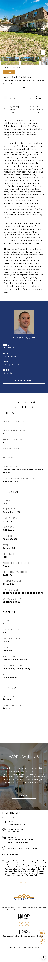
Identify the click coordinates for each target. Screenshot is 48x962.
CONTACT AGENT (24, 380)
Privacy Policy (33, 875)
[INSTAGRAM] (21, 924)
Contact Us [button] (24, 795)
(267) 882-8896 (10, 356)
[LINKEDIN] (27, 924)
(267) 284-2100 (14, 832)
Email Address (10, 854)
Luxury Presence (38, 936)
